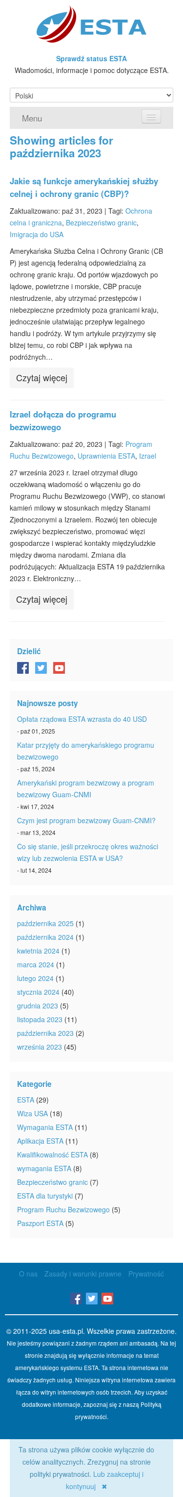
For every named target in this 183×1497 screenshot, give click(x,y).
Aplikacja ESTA (40, 1141)
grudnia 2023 (37, 1005)
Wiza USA (32, 1113)
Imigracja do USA (36, 234)
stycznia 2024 (38, 992)
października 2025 (45, 923)
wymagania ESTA (44, 1168)
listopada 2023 (39, 1019)
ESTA (25, 1099)
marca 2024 (35, 964)
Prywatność (146, 1273)
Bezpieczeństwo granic (101, 222)
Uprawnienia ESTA (106, 456)
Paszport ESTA (40, 1223)
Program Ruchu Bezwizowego (63, 1209)
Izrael (147, 456)
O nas (28, 1273)
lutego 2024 (35, 978)
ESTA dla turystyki (45, 1196)
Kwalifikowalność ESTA (52, 1154)
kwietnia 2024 (38, 951)
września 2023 (39, 1047)
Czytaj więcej (41, 377)
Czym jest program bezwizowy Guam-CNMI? (86, 820)
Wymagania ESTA (45, 1127)
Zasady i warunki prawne (83, 1273)
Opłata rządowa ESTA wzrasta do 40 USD (82, 719)
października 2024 (45, 937)
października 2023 (45, 1033)
